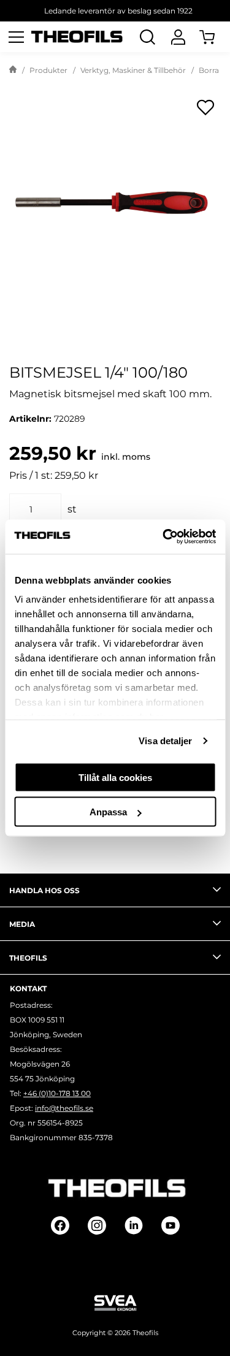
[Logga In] (178, 37)
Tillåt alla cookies (115, 777)
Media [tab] (22, 924)
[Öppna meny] (16, 37)
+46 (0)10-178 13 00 (57, 1093)
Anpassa (108, 812)
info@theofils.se (64, 1108)
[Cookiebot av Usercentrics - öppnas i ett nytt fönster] (164, 537)
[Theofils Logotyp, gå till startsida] (77, 37)
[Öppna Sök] (147, 37)
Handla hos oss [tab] (44, 890)
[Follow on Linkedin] (133, 1225)
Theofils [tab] (28, 957)
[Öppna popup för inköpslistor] (205, 107)
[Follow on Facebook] (60, 1225)
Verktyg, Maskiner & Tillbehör (133, 70)
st (72, 509)
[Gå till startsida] (13, 70)
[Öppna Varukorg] (214, 37)
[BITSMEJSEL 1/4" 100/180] (115, 198)
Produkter (48, 70)
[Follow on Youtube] (170, 1225)
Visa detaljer (165, 741)
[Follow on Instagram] (97, 1225)
